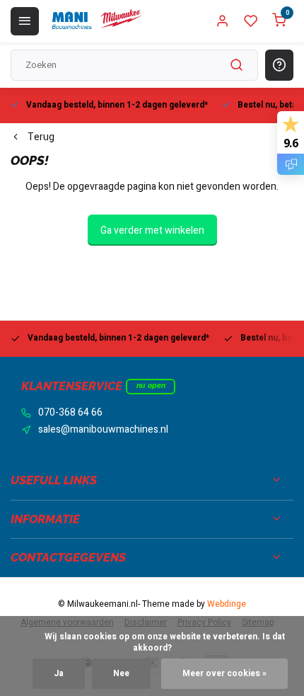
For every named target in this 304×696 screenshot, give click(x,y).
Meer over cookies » (224, 674)
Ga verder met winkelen (152, 230)
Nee (121, 674)
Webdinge (226, 604)
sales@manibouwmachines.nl (103, 430)
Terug (41, 137)
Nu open (150, 385)
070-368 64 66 (70, 413)
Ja (59, 674)
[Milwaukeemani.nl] (96, 21)
